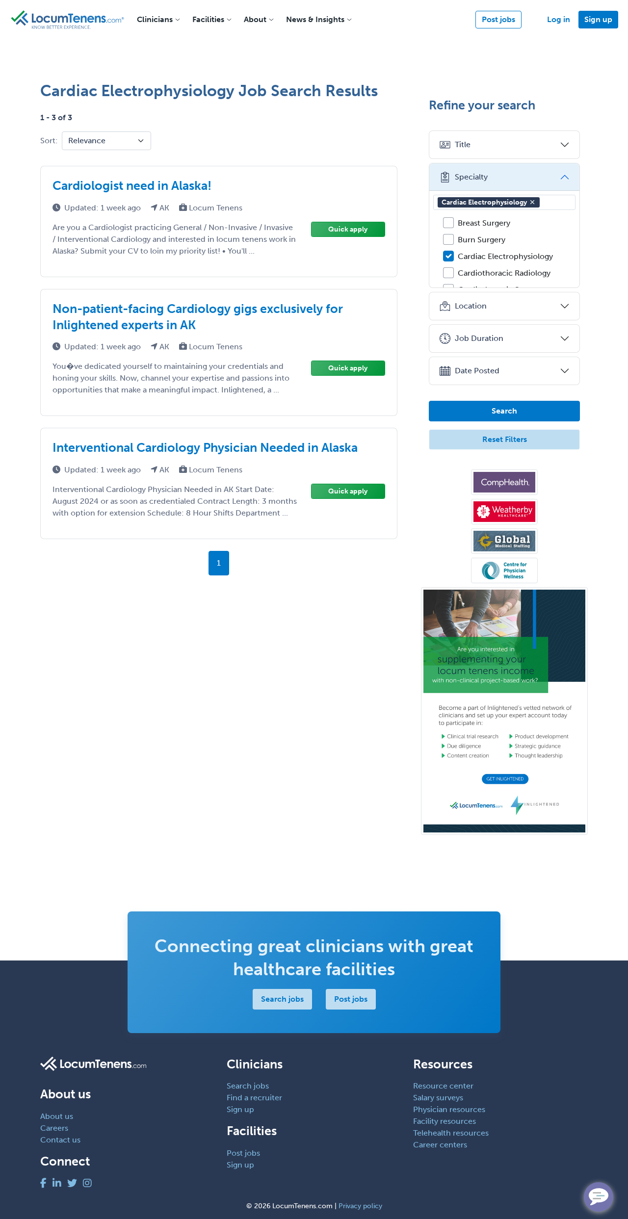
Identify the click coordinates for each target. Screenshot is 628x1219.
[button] (532, 202)
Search (504, 410)
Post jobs (498, 19)
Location (471, 306)
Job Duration (479, 338)
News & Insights (315, 19)
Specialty (471, 177)
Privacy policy (360, 1206)
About (255, 19)
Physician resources (449, 1109)
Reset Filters (504, 439)
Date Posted (477, 370)
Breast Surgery (484, 223)
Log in (558, 19)
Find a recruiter (254, 1097)
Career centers (440, 1144)
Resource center (443, 1085)
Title (463, 144)
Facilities (208, 19)
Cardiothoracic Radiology (504, 273)
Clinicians (155, 19)
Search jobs (282, 999)
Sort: (49, 140)
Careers (54, 1128)
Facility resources (444, 1121)
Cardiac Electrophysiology (484, 202)
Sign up (598, 19)
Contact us (60, 1139)
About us (56, 1116)
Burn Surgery (481, 239)
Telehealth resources (451, 1133)
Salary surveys (438, 1097)
